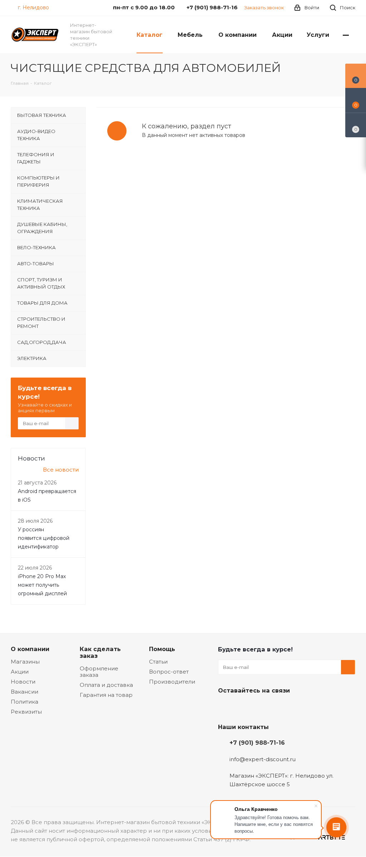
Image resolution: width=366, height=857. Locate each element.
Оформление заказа (99, 671)
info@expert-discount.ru (262, 759)
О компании (30, 648)
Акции (20, 671)
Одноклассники (261, 707)
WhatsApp (279, 707)
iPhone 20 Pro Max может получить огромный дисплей (42, 584)
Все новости (61, 469)
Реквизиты (26, 711)
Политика (24, 701)
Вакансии (24, 691)
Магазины (25, 661)
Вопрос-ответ (169, 671)
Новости (23, 681)
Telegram (243, 707)
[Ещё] (346, 34)
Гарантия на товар (106, 694)
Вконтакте (225, 707)
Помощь (162, 648)
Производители (172, 681)
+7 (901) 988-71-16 (257, 742)
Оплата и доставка (106, 684)
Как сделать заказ (100, 652)
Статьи (158, 661)
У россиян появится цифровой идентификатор (43, 538)
